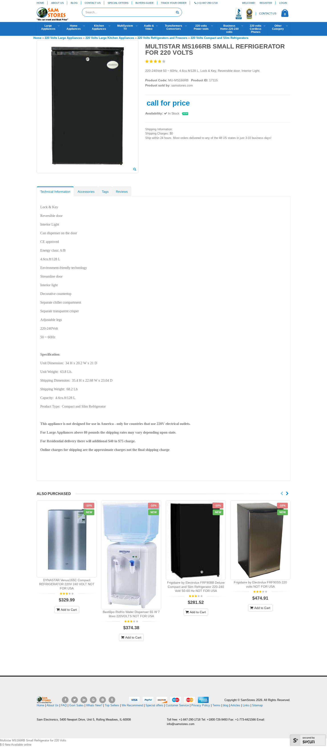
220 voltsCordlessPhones (255, 29)
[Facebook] (65, 700)
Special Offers (118, 3)
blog (225, 705)
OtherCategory (278, 27)
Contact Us (93, 3)
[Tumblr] (112, 700)
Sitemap (257, 705)
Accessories (86, 191)
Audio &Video (149, 27)
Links (246, 705)
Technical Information (55, 191)
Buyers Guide (144, 3)
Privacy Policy (200, 705)
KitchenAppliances (99, 27)
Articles (235, 705)
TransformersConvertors (173, 27)
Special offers (154, 705)
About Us (57, 3)
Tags (105, 191)
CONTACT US (267, 13)
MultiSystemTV (125, 27)
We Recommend (132, 705)
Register (266, 3)
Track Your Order (173, 3)
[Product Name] (67, 539)
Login (283, 3)
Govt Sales (76, 705)
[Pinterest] (102, 700)
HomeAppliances (74, 27)
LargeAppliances (48, 27)
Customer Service (177, 705)
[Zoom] (134, 169)
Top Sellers (112, 705)
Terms (216, 705)
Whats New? (94, 705)
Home (40, 3)
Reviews (122, 191)
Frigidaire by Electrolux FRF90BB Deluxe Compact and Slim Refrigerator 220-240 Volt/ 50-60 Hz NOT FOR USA (196, 587)
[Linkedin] (84, 700)
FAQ (64, 705)
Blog (74, 3)
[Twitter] (74, 700)
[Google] (93, 700)
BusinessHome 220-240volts (229, 29)
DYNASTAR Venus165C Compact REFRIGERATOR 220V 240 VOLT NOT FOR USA (67, 584)
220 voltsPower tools (201, 27)
